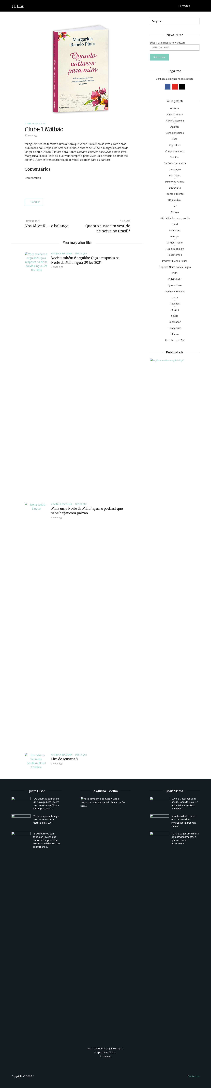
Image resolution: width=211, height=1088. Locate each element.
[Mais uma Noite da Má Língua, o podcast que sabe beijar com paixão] (36, 626)
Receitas (175, 303)
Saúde (174, 315)
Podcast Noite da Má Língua (175, 267)
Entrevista (175, 187)
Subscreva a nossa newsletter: (167, 42)
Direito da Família (174, 181)
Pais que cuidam (175, 248)
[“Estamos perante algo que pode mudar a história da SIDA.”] (21, 821)
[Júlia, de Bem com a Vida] (18, 5)
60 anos (174, 108)
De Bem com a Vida (175, 163)
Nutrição (175, 236)
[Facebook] (167, 87)
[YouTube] (175, 87)
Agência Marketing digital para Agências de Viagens (40, 1075)
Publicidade (174, 279)
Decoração (175, 169)
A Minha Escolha (35, 123)
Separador (175, 321)
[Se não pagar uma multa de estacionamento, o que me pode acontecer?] (159, 839)
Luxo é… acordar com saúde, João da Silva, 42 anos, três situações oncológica (184, 803)
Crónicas (175, 157)
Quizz (175, 297)
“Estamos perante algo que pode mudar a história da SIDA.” (46, 819)
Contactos (184, 5)
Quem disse (175, 285)
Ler (175, 206)
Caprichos (174, 145)
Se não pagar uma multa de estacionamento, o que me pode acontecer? (185, 838)
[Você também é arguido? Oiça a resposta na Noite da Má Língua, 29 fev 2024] (36, 375)
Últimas (174, 334)
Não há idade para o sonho (175, 218)
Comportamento (174, 151)
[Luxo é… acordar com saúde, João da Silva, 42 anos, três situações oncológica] (159, 804)
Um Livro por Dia (174, 340)
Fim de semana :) (64, 759)
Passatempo (174, 254)
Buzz (175, 138)
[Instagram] (182, 87)
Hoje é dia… (174, 199)
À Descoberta (175, 114)
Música (175, 212)
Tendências (174, 328)
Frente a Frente (175, 193)
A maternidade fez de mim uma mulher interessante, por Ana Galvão (183, 821)
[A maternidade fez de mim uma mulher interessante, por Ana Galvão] (159, 821)
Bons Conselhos (175, 132)
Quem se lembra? (175, 291)
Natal (175, 224)
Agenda (174, 126)
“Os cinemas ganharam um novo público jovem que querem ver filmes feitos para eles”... (46, 803)
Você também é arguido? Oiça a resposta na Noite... (105, 1050)
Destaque (81, 253)
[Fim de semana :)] (36, 761)
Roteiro (174, 309)
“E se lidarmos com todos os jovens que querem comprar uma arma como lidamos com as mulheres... (46, 840)
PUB (174, 273)
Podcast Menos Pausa (174, 260)
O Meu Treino (175, 242)
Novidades (175, 230)
